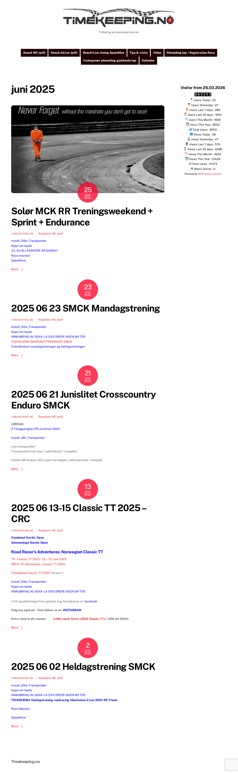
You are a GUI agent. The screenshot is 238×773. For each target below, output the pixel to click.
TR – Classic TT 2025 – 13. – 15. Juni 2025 (38, 559)
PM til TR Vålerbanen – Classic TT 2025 (38, 564)
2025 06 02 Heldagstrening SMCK (83, 666)
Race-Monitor (20, 709)
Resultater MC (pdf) (50, 233)
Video (157, 52)
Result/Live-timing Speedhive (103, 52)
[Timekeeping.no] (119, 25)
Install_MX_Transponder (28, 438)
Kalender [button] (148, 60)
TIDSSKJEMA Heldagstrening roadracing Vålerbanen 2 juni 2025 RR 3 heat (64, 700)
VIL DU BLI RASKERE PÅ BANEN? (34, 250)
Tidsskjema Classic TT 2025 (30, 573)
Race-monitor (20, 255)
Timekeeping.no (22, 233)
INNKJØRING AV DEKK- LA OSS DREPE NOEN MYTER (48, 336)
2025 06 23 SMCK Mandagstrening (85, 308)
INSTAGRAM (72, 610)
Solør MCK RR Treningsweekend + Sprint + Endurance (82, 216)
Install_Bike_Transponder (28, 241)
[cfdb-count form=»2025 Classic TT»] (79, 619)
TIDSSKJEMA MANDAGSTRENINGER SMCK (41, 341)
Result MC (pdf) (34, 52)
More (14, 269)
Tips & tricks (139, 52)
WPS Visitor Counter (209, 173)
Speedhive (18, 260)
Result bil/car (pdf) (64, 52)
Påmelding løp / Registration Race (191, 52)
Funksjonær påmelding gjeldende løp (109, 60)
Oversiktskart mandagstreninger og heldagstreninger (48, 346)
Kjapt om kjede (21, 246)
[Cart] (115, 42)
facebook (90, 601)
